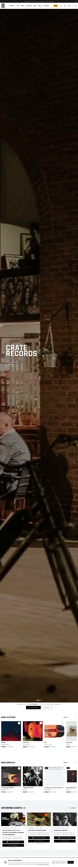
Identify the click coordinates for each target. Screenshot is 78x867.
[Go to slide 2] (38, 700)
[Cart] (69, 5)
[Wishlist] (64, 5)
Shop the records (34, 707)
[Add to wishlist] (19, 723)
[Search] (60, 5)
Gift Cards (29, 5)
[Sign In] (75, 5)
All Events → (73, 808)
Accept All (71, 862)
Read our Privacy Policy (44, 864)
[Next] (67, 808)
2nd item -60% (10, 746)
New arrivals (47, 707)
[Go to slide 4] (41, 700)
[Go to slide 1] (36, 700)
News (34, 5)
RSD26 (55, 5)
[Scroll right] (75, 717)
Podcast (47, 5)
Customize (57, 862)
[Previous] (64, 808)
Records (11, 5)
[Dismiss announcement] (76, 1)
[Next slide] (75, 355)
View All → (66, 717)
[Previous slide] (3, 355)
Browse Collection (14, 364)
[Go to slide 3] (39, 700)
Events (39, 5)
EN (72, 5)
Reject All (64, 862)
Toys (18, 5)
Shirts (22, 5)
